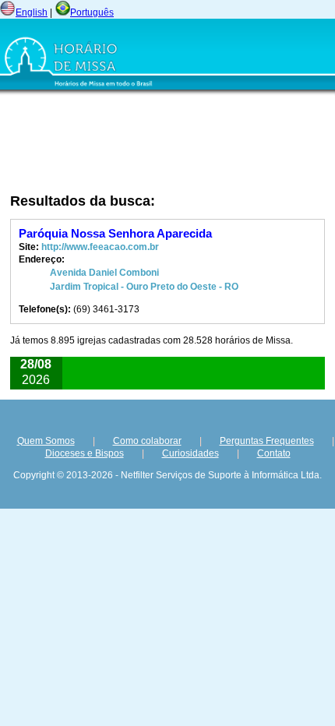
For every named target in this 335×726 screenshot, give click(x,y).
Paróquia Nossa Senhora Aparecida (115, 233)
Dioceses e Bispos (84, 453)
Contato (274, 453)
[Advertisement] (171, 144)
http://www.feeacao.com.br (100, 246)
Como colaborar (147, 440)
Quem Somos (46, 440)
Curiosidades (190, 453)
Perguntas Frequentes (267, 440)
